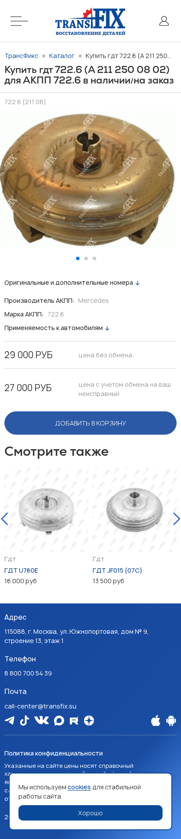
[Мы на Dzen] (89, 721)
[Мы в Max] (59, 721)
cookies (79, 787)
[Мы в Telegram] (9, 720)
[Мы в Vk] (41, 720)
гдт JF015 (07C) (117, 570)
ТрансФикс (21, 55)
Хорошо (90, 813)
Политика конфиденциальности (53, 753)
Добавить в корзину (90, 423)
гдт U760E (21, 570)
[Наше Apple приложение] (155, 720)
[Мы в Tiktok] (24, 721)
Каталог (62, 55)
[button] (78, 258)
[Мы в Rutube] (74, 721)
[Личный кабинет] (164, 21)
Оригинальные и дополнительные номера (68, 282)
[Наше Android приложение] (171, 720)
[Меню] (21, 21)
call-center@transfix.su (40, 706)
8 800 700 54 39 (28, 673)
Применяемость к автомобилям (53, 327)
